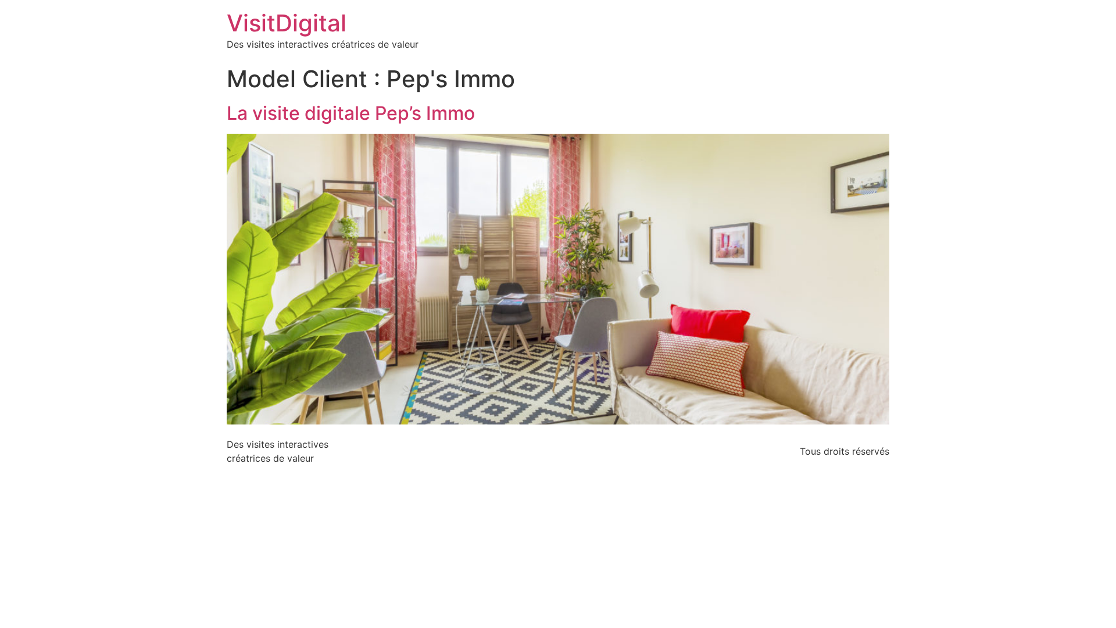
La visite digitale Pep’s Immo (351, 113)
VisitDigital (286, 23)
